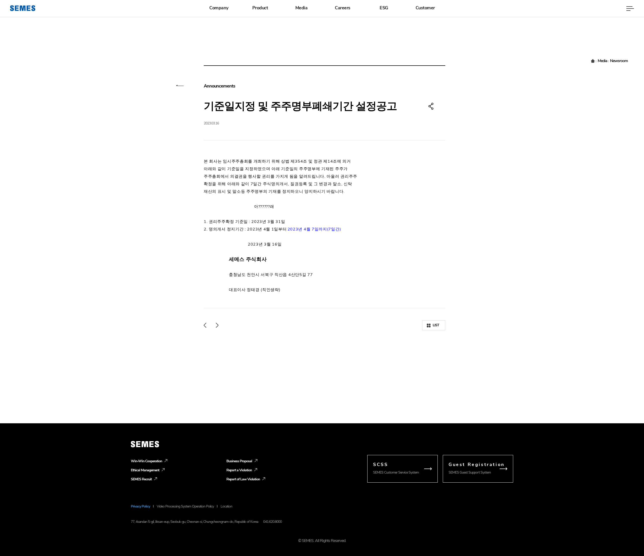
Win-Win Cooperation (146, 461)
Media (301, 8)
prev (205, 325)
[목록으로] (180, 87)
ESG (384, 8)
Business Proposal (239, 461)
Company (218, 8)
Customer (425, 8)
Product (260, 8)
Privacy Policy (140, 506)
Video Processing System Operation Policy (185, 506)
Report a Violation (239, 470)
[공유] (430, 106)
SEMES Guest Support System (477, 468)
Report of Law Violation (243, 479)
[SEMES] (22, 8)
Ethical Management (145, 470)
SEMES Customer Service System (396, 468)
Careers (342, 8)
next (217, 325)
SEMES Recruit (141, 479)
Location (226, 506)
